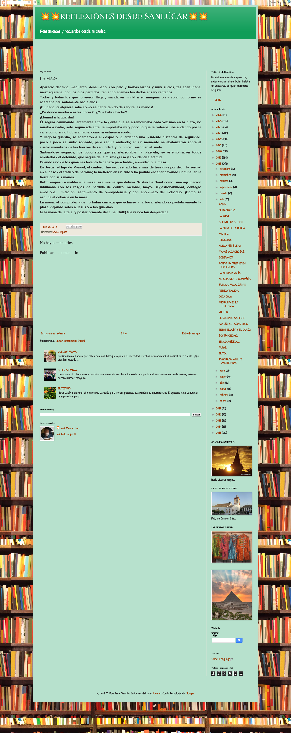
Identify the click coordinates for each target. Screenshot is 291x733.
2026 (219, 115)
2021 (219, 145)
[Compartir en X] (74, 227)
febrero (224, 395)
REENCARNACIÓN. (229, 290)
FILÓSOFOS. (225, 240)
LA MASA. (224, 216)
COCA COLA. (225, 296)
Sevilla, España (59, 232)
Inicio (124, 333)
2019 (219, 157)
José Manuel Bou (69, 428)
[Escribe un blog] (71, 227)
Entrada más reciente (53, 333)
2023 (219, 133)
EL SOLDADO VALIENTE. (232, 318)
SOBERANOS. (226, 257)
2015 (219, 420)
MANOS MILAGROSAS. (232, 251)
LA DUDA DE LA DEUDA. (232, 228)
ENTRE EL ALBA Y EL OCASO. (235, 329)
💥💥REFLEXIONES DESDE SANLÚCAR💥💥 (124, 15)
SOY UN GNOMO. (228, 335)
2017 (219, 408)
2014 (219, 426)
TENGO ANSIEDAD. (229, 341)
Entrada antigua (191, 333)
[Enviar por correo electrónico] (67, 227)
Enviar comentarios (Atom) (70, 341)
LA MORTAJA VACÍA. (230, 273)
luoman (157, 693)
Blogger (190, 693)
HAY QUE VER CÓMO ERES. (233, 324)
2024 (219, 127)
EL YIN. (223, 353)
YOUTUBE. (224, 312)
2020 (219, 151)
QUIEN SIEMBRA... (68, 370)
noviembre (226, 175)
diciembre (225, 169)
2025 (219, 121)
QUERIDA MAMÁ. (67, 352)
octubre (224, 181)
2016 (219, 414)
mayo (223, 376)
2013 (219, 432)
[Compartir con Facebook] (77, 227)
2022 (219, 139)
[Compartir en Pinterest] (80, 227)
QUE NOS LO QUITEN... (231, 222)
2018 (219, 163)
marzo (223, 389)
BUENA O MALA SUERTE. (232, 285)
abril (222, 383)
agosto (224, 193)
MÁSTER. (224, 234)
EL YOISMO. (64, 388)
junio (223, 370)
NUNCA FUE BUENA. (230, 246)
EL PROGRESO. (227, 210)
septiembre (226, 187)
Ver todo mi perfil (66, 434)
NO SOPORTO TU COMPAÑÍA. (235, 279)
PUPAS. (223, 347)
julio (222, 199)
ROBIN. (223, 204)
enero (223, 401)
